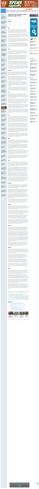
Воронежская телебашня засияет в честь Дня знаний (4, 73)
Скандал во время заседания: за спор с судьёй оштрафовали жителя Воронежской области (3, 151)
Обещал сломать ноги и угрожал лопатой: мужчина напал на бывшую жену (3, 69)
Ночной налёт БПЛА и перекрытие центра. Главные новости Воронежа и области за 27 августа (3, 86)
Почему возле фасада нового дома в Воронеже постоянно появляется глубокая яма (4, 50)
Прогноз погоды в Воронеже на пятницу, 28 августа (3, 77)
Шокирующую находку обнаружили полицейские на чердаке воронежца (3, 81)
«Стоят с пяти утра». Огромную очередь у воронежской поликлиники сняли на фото (3, 133)
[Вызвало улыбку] (11, 295)
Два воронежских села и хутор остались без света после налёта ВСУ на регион (3, 45)
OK (19, 486)
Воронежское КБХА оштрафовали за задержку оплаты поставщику (3, 125)
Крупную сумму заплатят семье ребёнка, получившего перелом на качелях (4, 116)
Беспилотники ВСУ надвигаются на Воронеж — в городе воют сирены (3, 60)
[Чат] (37, 483)
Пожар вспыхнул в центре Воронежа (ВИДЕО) (3, 147)
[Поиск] (37, 11)
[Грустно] (17, 295)
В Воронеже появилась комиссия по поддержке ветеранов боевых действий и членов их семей (3, 22)
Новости (3, 12)
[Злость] (19, 295)
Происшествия (3, 30)
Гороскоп (7, 12)
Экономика (3, 118)
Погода (3, 102)
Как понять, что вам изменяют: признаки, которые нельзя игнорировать (3, 96)
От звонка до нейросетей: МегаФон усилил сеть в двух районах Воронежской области (4, 178)
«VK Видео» (24, 292)
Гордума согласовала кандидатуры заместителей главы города (3, 187)
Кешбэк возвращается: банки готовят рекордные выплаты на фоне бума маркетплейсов (3, 40)
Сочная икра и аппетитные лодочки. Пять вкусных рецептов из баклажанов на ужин (3, 138)
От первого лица (3, 20)
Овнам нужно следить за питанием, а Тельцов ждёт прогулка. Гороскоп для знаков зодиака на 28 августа (3, 91)
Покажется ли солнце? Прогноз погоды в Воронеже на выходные (3, 36)
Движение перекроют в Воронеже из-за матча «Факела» (3, 160)
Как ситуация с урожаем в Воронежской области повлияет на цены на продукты (3, 120)
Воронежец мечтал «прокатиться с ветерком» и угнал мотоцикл (3, 65)
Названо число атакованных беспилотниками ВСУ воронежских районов (3, 32)
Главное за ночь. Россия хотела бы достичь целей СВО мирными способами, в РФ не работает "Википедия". (3, 54)
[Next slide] (28, 315)
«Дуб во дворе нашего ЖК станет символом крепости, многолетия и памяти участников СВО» (3, 142)
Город (3, 48)
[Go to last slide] (8, 315)
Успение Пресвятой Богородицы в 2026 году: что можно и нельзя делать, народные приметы (4, 27)
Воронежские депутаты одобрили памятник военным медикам (3, 129)
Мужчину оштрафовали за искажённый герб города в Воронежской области (3, 191)
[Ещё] (35, 11)
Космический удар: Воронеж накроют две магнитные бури (3, 182)
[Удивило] (15, 295)
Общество (3, 84)
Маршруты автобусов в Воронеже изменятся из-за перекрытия (3, 100)
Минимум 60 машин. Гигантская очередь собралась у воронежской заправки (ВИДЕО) (3, 17)
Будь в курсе (3, 176)
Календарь (3, 25)
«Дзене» (17, 292)
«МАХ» (17, 291)
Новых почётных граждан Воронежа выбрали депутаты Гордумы (3, 156)
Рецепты (3, 136)
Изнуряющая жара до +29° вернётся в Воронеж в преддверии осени (4, 104)
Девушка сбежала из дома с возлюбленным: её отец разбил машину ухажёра (3, 173)
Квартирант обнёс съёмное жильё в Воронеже (3, 164)
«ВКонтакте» (14, 292)
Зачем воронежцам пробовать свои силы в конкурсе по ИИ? (3, 195)
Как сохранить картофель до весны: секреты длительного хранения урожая (3, 111)
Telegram (12, 292)
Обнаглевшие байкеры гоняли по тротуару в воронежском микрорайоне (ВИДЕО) (3, 168)
